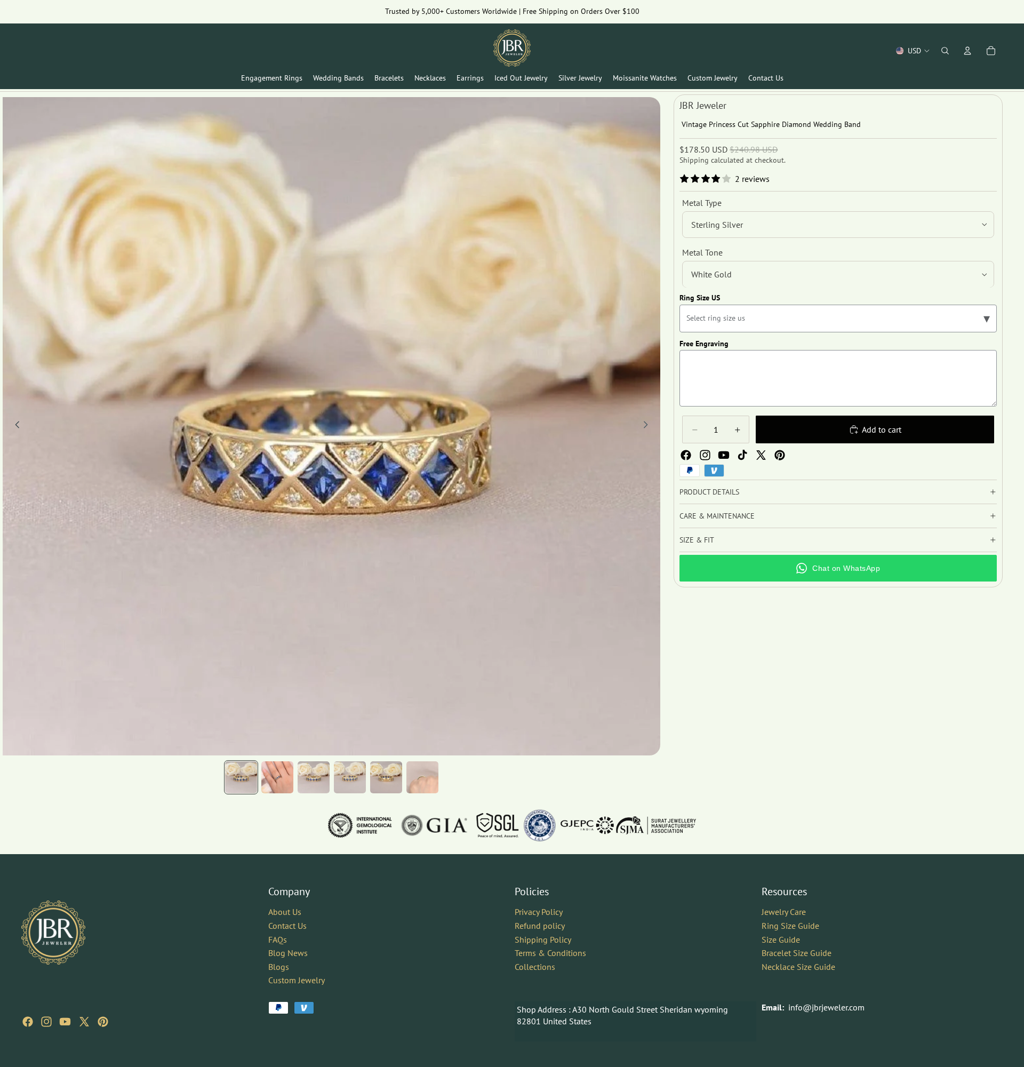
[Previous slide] (14, 426)
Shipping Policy (543, 939)
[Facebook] (685, 455)
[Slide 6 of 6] (422, 777)
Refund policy (540, 925)
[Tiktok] (742, 455)
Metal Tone (702, 252)
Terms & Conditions (550, 952)
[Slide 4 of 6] (350, 777)
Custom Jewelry (296, 980)
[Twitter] (761, 455)
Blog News (288, 952)
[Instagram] (705, 455)
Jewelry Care (784, 911)
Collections (535, 966)
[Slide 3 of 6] (314, 777)
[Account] (967, 50)
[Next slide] (648, 426)
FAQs (277, 939)
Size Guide (781, 939)
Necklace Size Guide (798, 966)
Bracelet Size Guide (796, 952)
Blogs (278, 966)
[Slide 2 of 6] (277, 777)
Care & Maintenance (717, 516)
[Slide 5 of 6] (386, 777)
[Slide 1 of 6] (241, 777)
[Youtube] (723, 455)
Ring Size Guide (790, 925)
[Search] (945, 50)
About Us (284, 911)
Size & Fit (696, 540)
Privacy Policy (539, 911)
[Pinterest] (779, 455)
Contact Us (287, 925)
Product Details (709, 492)
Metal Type (702, 202)
